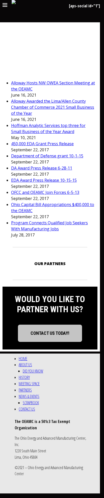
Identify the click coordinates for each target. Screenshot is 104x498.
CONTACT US (27, 409)
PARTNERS (25, 390)
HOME (23, 358)
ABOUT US (25, 364)
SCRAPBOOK (31, 402)
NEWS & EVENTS (29, 396)
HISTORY (24, 377)
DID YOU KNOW (33, 371)
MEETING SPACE (29, 383)
